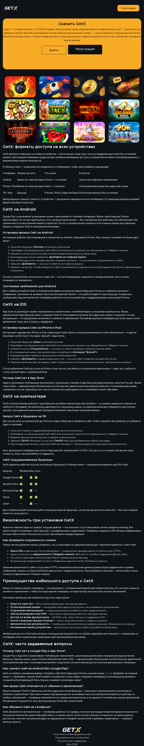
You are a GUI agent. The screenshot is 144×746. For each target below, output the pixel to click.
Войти (54, 50)
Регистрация (128, 8)
